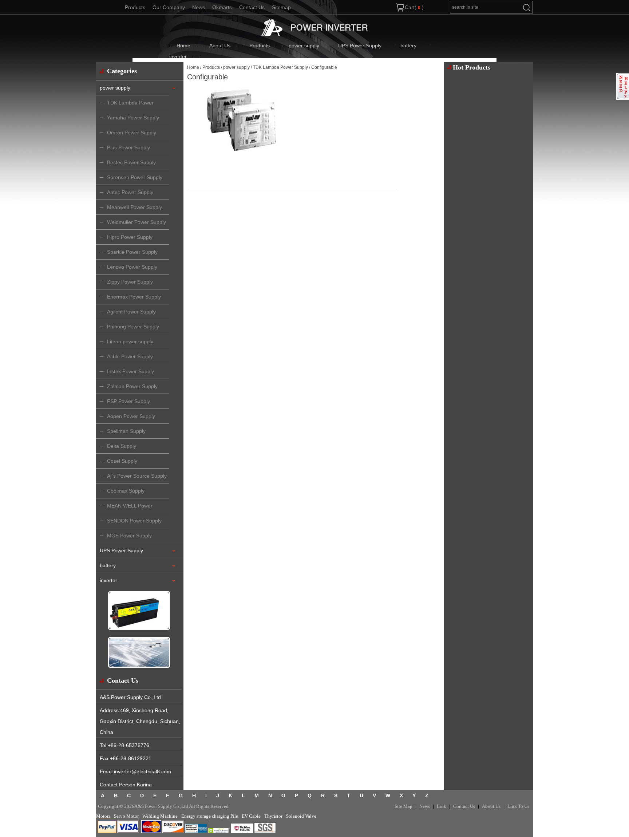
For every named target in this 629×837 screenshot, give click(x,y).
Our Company (169, 7)
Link (441, 806)
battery (408, 45)
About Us (219, 45)
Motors (103, 816)
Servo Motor (126, 816)
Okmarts (222, 7)
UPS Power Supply (359, 45)
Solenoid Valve (301, 816)
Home (183, 45)
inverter (178, 56)
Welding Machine (160, 816)
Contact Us (252, 7)
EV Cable (251, 816)
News (198, 7)
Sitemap (281, 7)
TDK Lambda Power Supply (280, 67)
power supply (304, 45)
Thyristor (273, 816)
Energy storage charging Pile (209, 816)
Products (135, 7)
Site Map (403, 806)
